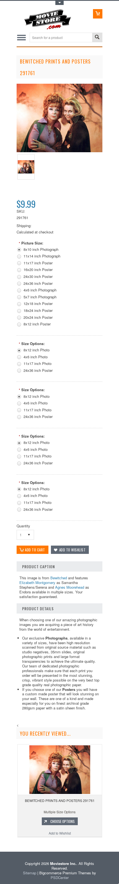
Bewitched (58, 577)
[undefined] (59, 150)
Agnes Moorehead (69, 587)
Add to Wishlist (60, 833)
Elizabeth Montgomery (37, 582)
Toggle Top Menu (59, 3)
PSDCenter (60, 877)
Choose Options (62, 821)
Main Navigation (21, 37)
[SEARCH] (97, 38)
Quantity (23, 525)
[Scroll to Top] (0, 843)
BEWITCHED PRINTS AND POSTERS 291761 (60, 800)
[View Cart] (97, 14)
